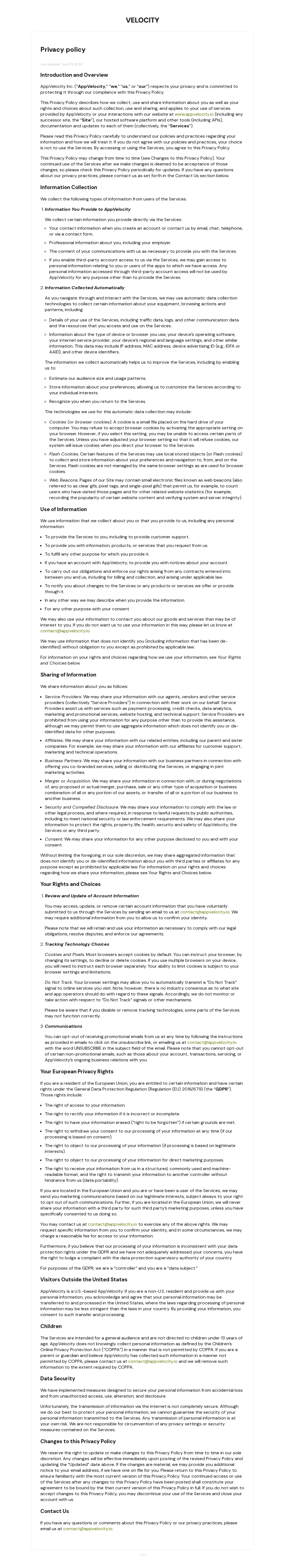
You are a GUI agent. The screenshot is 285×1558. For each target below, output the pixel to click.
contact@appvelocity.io (65, 631)
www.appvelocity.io (194, 114)
